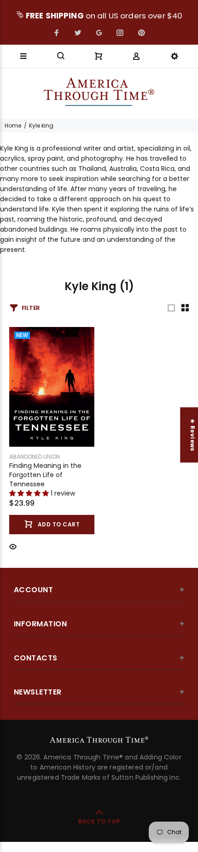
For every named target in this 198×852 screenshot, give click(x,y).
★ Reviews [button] (193, 435)
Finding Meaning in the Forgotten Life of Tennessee (45, 475)
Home (13, 125)
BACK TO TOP (99, 821)
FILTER (31, 307)
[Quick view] (12, 546)
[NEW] (51, 386)
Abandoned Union (34, 457)
